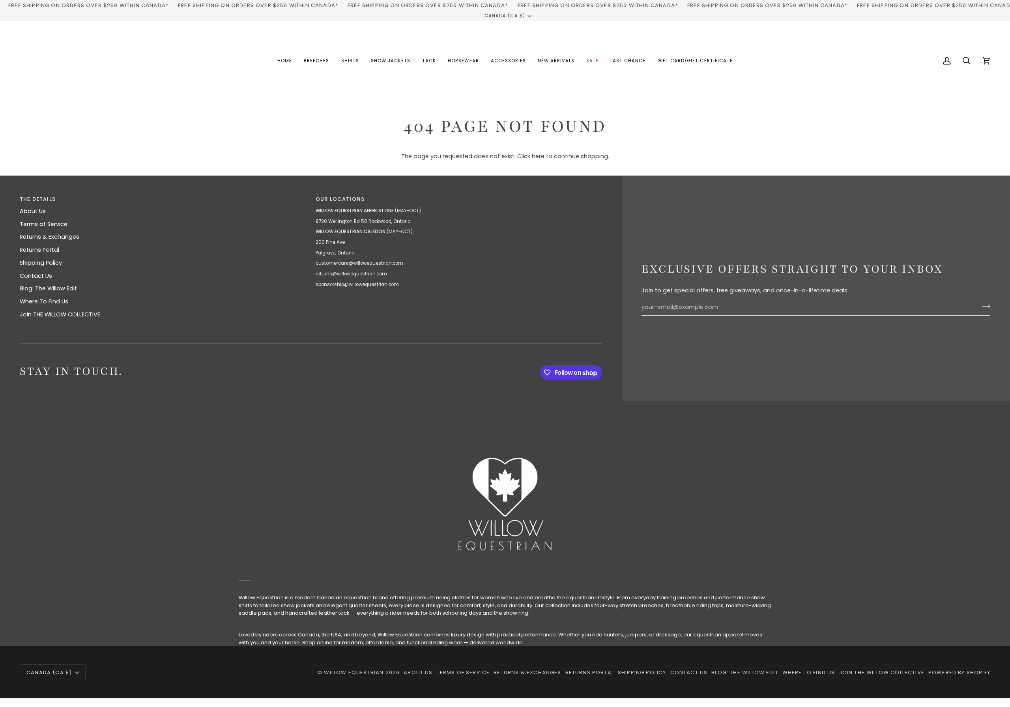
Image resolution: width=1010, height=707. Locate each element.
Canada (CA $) (504, 16)
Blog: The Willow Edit (48, 288)
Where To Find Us (44, 301)
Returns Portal (39, 250)
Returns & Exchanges (49, 237)
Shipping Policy (41, 263)
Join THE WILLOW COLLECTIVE (60, 314)
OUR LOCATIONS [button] (340, 199)
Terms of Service (43, 224)
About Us (33, 211)
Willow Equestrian (353, 672)
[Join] (983, 306)
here (538, 156)
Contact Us (36, 276)
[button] (316, 61)
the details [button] (38, 199)
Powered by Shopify (959, 672)
